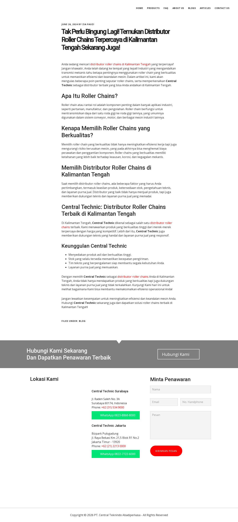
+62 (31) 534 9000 (112, 407)
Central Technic (33, 8)
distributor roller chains (132, 277)
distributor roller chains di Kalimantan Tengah (120, 64)
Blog (82, 321)
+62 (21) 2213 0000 (113, 446)
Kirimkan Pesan (166, 451)
